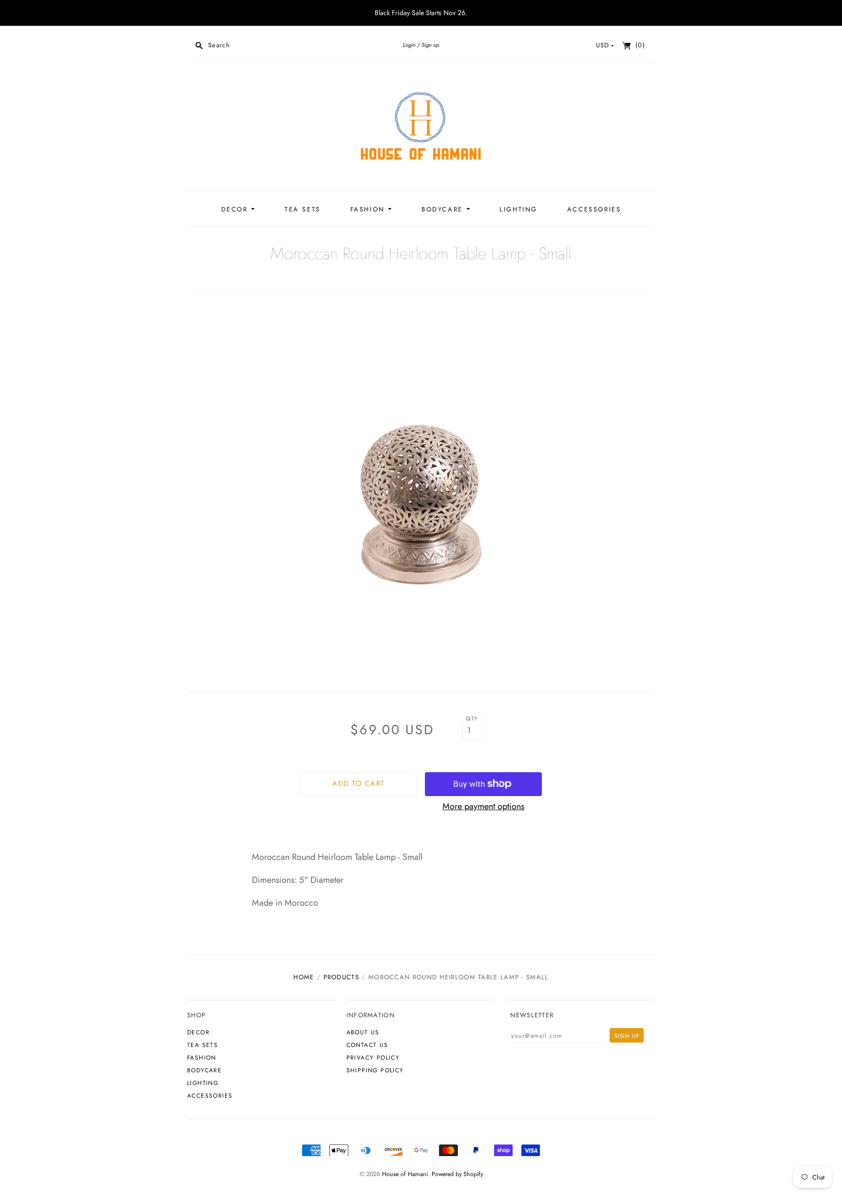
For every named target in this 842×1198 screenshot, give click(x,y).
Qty (472, 719)
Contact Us (367, 1045)
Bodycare (443, 209)
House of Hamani (405, 1174)
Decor (236, 209)
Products (341, 977)
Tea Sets (303, 209)
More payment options (483, 806)
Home (303, 977)
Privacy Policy (373, 1057)
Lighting (518, 209)
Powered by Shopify (457, 1174)
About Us (363, 1032)
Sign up (430, 45)
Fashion (369, 209)
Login (409, 45)
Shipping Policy (375, 1070)
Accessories (594, 209)
